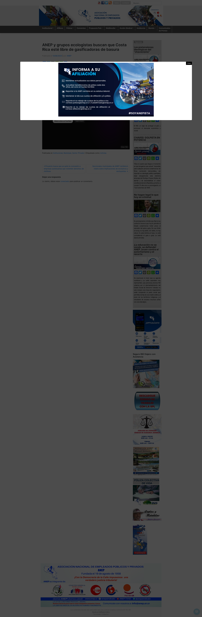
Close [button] (189, 63)
